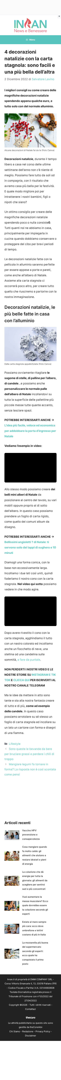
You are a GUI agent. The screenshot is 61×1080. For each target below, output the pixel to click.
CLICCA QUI (21, 680)
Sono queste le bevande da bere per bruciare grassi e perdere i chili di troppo (29, 754)
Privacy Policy (43, 1031)
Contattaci (30, 1009)
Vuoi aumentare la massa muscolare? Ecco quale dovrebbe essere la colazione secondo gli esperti (35, 905)
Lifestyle (14, 744)
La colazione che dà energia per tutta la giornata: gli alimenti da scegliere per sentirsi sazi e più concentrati (34, 880)
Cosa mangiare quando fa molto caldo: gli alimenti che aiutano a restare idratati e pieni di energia (34, 855)
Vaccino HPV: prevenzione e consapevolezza (31, 834)
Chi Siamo (14, 1031)
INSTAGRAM (39, 674)
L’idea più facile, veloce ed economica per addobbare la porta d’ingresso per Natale (30, 431)
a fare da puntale (28, 659)
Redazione (27, 1031)
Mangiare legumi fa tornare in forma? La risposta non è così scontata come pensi (30, 769)
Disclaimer (30, 1035)
